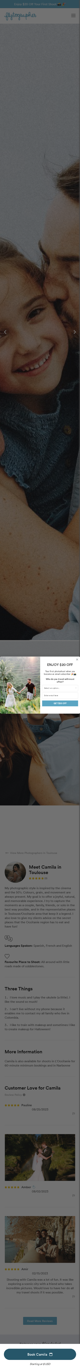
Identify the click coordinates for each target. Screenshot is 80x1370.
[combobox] (59, 688)
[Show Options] (76, 688)
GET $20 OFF (59, 703)
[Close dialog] (77, 659)
